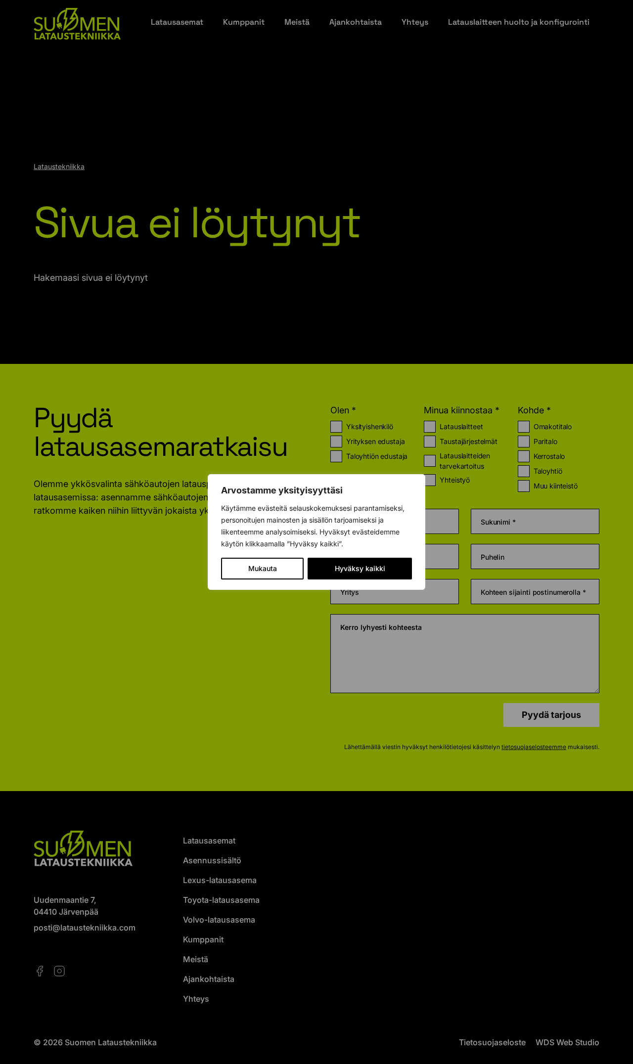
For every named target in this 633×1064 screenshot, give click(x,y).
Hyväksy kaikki (360, 568)
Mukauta (262, 568)
